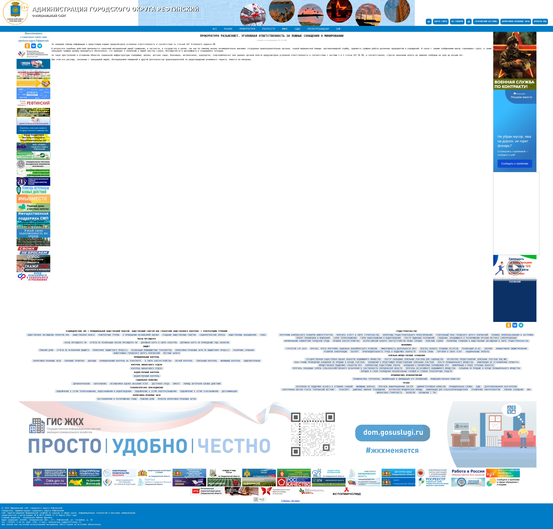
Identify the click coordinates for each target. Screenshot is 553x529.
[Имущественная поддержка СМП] (33, 219)
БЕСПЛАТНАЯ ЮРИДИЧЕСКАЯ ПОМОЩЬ (405, 389)
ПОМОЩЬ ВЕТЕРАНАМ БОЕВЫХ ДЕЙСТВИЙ (202, 384)
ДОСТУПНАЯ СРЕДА (160, 384)
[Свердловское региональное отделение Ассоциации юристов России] (33, 185)
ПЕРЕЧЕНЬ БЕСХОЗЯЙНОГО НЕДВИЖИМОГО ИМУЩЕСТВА (430, 368)
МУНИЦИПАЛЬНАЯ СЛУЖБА (460, 386)
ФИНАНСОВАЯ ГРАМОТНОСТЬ (389, 392)
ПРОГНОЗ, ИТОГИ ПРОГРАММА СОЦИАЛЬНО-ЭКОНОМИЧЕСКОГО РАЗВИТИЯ (343, 348)
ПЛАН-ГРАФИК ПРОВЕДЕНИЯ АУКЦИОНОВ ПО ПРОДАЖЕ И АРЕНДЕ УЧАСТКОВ (329, 362)
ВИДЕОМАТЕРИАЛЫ (252, 361)
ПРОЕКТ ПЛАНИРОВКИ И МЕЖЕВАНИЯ (313, 338)
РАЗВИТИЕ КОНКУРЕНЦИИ (335, 351)
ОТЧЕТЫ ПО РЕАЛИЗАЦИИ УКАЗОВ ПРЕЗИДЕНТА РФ (113, 342)
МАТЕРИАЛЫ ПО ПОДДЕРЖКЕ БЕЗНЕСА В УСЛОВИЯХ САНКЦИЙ (324, 386)
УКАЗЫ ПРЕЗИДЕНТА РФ (75, 342)
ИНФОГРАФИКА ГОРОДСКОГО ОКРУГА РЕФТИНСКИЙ (137, 353)
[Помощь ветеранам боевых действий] (33, 194)
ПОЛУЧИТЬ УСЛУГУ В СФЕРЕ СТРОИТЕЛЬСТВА (357, 335)
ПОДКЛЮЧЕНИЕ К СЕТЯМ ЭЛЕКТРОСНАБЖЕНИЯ (155, 391)
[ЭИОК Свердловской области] (399, 486)
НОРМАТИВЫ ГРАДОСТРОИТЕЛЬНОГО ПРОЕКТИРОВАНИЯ (407, 335)
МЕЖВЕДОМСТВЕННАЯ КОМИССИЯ (445, 379)
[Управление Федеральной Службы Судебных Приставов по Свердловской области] (294, 476)
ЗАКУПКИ (488, 348)
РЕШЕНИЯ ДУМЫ (46, 350)
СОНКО (263, 335)
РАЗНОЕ (228, 28)
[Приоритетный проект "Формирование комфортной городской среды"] (33, 228)
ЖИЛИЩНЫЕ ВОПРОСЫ (365, 386)
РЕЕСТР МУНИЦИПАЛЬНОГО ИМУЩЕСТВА (455, 362)
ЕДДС (298, 28)
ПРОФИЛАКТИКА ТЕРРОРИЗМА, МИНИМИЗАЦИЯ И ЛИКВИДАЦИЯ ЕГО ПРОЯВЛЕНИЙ (390, 379)
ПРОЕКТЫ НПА (540, 21)
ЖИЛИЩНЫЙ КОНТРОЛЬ (230, 361)
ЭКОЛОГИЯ (410, 392)
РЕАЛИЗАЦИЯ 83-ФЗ (471, 348)
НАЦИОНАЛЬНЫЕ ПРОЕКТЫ (477, 351)
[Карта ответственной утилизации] (33, 176)
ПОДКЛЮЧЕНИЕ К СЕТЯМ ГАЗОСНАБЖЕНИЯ (199, 391)
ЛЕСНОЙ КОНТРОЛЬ (183, 361)
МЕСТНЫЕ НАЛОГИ (171, 353)
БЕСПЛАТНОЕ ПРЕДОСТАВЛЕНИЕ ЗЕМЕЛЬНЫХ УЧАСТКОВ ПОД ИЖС (477, 359)
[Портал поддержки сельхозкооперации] (224, 486)
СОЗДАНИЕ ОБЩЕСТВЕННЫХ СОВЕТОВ (179, 335)
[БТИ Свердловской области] (329, 486)
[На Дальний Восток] (85, 486)
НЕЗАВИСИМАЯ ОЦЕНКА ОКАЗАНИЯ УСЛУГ (129, 384)
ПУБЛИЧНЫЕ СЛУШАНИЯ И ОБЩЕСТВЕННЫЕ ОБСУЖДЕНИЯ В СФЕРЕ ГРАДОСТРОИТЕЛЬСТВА (488, 341)
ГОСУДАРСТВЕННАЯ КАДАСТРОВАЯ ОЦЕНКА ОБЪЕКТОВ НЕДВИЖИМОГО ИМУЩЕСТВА (343, 359)
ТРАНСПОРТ (344, 389)
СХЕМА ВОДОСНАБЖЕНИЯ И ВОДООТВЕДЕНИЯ (380, 338)
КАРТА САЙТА (440, 21)
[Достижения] (33, 98)
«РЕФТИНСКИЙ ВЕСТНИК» (486, 21)
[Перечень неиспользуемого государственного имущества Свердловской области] (33, 133)
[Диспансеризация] (33, 124)
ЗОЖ (338, 28)
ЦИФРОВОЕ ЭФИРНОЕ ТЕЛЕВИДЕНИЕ (369, 389)
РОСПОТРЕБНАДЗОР (318, 28)
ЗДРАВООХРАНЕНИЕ (81, 384)
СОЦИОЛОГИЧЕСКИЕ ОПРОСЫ (212, 335)
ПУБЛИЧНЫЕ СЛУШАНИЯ (243, 350)
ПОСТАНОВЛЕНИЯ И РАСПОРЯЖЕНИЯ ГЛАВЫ (117, 399)
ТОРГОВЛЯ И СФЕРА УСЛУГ (449, 351)
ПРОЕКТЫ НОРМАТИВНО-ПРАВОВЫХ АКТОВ (177, 399)
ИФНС (285, 28)
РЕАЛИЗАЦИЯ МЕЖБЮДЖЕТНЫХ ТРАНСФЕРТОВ (151, 350)
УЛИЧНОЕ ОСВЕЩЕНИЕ (513, 389)
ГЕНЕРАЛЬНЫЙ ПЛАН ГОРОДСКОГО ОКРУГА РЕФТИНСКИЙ (462, 335)
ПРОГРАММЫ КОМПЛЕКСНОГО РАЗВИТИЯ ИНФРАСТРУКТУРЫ (306, 335)
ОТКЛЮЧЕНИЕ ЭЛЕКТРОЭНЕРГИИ (485, 389)
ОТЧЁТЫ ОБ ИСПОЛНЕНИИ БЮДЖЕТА (73, 350)
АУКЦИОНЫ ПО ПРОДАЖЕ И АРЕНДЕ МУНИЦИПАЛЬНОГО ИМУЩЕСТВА (489, 368)
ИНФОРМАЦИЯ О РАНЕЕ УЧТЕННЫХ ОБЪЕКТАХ (473, 365)
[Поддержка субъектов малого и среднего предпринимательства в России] (190, 486)
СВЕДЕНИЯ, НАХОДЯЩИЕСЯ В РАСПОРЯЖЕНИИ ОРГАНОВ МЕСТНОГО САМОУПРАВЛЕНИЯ (477, 338)
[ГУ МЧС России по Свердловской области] (259, 476)
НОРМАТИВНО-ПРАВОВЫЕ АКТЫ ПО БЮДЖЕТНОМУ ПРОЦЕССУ (202, 350)
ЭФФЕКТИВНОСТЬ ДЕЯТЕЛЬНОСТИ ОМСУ (398, 348)
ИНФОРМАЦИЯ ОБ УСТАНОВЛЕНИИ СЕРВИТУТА (498, 362)
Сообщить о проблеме (514, 163)
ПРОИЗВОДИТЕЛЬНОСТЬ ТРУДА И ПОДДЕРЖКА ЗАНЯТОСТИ (388, 351)
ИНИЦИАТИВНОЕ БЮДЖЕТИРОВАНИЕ (511, 348)
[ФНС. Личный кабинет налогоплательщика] (468, 486)
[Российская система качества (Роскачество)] (294, 486)
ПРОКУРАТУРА (247, 28)
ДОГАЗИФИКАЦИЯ (229, 391)
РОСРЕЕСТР (268, 28)
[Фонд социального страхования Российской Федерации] (120, 486)
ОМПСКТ (176, 384)
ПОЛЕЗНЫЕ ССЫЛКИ (434, 341)
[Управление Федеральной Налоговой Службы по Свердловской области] (155, 476)
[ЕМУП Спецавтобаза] (33, 159)
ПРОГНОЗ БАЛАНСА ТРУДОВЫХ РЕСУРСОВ (439, 348)
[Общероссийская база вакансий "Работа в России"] (468, 476)
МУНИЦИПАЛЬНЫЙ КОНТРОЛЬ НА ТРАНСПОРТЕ (120, 361)
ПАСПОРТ (355, 351)
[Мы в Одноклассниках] (509, 327)
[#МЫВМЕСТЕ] (33, 202)
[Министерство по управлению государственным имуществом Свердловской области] (190, 476)
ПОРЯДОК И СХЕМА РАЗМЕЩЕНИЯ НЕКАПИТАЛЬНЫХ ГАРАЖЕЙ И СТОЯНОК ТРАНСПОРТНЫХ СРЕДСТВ (406, 371)
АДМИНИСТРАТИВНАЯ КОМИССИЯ (431, 386)
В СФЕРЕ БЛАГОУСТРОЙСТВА (158, 361)
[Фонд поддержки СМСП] (33, 142)
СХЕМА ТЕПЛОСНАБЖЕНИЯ (345, 338)
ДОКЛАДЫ (92, 361)
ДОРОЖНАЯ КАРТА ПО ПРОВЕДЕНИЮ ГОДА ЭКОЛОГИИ (204, 342)
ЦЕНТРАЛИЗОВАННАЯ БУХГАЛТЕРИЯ (500, 386)
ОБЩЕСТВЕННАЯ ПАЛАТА (84, 335)
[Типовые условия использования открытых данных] (50, 486)
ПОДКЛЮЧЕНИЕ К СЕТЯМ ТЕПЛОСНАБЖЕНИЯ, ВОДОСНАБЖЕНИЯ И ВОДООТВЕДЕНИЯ (93, 391)
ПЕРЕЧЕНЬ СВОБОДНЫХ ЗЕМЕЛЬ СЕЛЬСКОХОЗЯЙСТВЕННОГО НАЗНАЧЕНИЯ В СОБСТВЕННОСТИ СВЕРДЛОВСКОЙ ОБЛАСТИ (347, 368)
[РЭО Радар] (503, 486)
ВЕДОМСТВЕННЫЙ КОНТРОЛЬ (146, 376)
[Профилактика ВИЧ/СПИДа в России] (277, 495)
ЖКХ (529, 389)
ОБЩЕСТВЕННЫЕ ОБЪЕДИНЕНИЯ (242, 335)
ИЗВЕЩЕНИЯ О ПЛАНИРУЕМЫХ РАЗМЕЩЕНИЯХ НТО (426, 365)
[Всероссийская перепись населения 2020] (503, 476)
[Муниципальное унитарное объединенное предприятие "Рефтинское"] (33, 168)
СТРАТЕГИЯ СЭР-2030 (296, 348)
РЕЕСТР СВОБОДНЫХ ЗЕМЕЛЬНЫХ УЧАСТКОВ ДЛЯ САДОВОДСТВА (414, 359)
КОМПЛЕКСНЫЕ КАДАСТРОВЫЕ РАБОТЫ (382, 365)
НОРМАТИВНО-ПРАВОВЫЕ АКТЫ (516, 21)
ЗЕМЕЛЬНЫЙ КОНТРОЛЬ (206, 361)
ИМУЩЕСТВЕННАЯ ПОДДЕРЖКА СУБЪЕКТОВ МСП (340, 365)
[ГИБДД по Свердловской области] (224, 476)
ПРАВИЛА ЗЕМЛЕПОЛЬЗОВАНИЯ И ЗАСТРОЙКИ (512, 335)
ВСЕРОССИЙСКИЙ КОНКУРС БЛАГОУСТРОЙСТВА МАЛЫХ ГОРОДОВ (392, 341)
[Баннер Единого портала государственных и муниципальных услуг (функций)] (120, 476)
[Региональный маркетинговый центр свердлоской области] (207, 495)
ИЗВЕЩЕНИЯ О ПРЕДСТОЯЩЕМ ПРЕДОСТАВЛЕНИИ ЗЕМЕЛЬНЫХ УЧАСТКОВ (401, 362)
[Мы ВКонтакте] (515, 327)
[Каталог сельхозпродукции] (259, 486)
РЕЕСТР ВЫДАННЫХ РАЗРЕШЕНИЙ (419, 338)
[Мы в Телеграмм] (520, 327)
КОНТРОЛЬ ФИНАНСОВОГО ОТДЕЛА (146, 368)
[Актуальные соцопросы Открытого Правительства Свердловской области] (85, 476)
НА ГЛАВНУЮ (457, 21)
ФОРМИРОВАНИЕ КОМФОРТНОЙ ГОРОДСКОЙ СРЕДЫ (306, 341)
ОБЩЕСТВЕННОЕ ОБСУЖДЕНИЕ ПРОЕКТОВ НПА (48, 335)
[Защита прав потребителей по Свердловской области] (329, 476)
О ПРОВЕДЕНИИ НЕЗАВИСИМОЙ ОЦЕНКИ (141, 335)
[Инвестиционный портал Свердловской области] (364, 476)
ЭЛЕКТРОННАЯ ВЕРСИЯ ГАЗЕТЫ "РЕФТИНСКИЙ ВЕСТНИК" (308, 389)
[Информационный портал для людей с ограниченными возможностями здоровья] (433, 476)
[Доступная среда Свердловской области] (399, 476)
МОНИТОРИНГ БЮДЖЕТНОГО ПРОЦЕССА (110, 350)
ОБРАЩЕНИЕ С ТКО (427, 392)
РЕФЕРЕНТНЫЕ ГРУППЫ (108, 335)
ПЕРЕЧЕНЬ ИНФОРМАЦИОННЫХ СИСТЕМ (395, 386)
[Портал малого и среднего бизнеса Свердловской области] (155, 486)
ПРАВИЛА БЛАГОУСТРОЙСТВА (346, 341)
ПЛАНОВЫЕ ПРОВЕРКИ (74, 361)
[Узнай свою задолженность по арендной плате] (33, 237)
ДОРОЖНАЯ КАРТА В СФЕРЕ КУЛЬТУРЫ (159, 342)
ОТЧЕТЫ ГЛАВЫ (426, 351)
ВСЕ (215, 28)
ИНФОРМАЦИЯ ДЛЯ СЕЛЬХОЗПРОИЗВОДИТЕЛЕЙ (447, 389)
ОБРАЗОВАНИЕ (100, 384)
